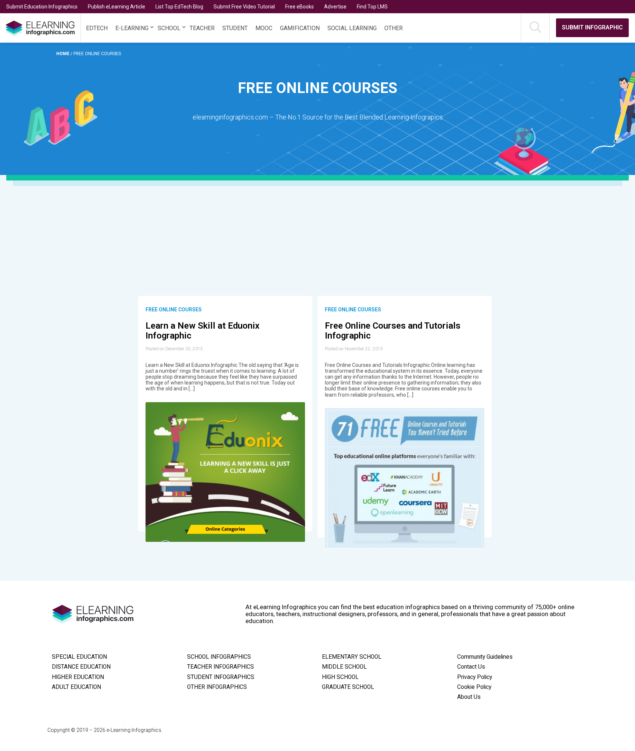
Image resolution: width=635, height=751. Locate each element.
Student (235, 28)
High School (340, 677)
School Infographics (219, 657)
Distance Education (81, 667)
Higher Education (78, 677)
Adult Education (76, 687)
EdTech (97, 28)
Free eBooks (299, 7)
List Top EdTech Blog (179, 7)
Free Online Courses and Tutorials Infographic (392, 331)
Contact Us (471, 667)
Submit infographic (592, 27)
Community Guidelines (485, 657)
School (169, 28)
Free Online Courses (174, 309)
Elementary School (351, 657)
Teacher (202, 28)
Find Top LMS (372, 7)
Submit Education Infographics (42, 7)
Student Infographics (220, 677)
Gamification (300, 28)
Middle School (344, 667)
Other (393, 28)
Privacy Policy (474, 677)
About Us (469, 697)
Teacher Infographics (220, 667)
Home (63, 53)
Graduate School (348, 687)
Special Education (79, 657)
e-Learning (131, 28)
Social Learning (352, 28)
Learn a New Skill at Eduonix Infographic (202, 331)
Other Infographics (217, 687)
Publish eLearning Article (116, 7)
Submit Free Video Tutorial (244, 7)
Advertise (335, 7)
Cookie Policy (474, 687)
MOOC (263, 28)
